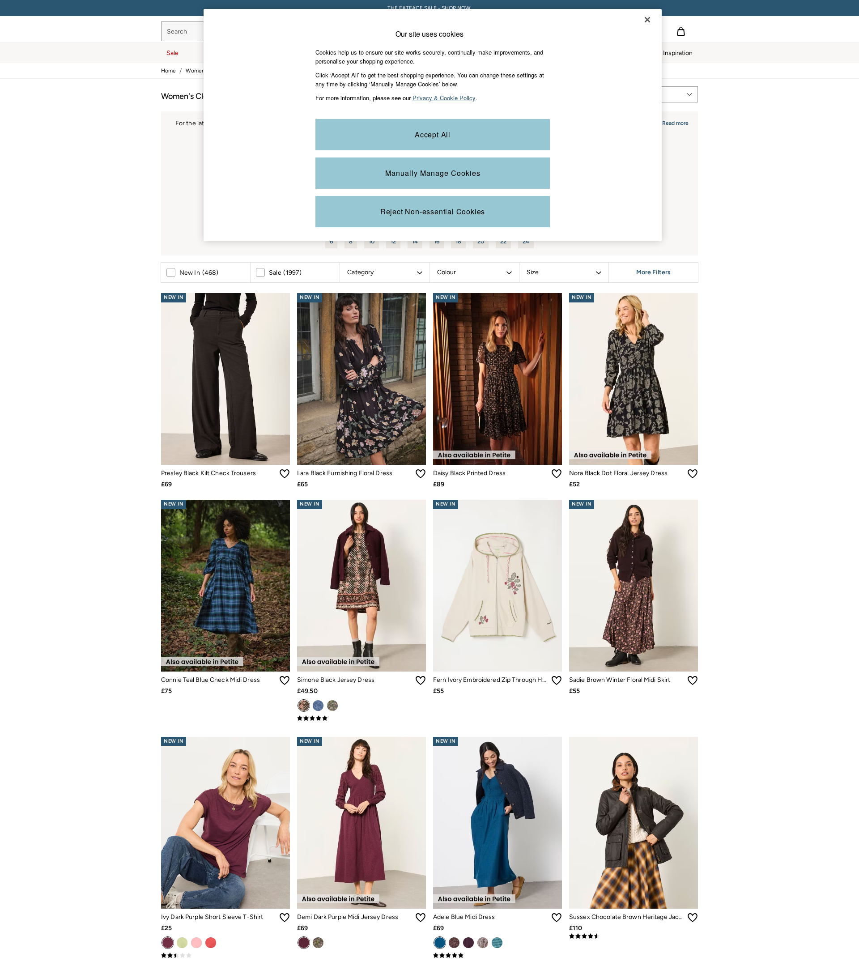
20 (480, 241)
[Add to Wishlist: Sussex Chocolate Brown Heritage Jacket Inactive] (692, 917)
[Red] (210, 942)
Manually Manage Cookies (433, 173)
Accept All (433, 134)
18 (458, 241)
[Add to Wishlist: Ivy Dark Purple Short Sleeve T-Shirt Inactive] (284, 917)
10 (371, 241)
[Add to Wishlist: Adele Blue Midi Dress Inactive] (556, 917)
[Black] (304, 705)
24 (526, 241)
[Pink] (196, 942)
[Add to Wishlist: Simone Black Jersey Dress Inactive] (420, 680)
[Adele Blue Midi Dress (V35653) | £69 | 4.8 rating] (497, 955)
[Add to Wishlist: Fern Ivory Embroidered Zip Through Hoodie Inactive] (556, 680)
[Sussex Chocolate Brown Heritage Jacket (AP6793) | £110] (633, 823)
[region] (433, 125)
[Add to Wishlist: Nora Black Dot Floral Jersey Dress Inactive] (692, 473)
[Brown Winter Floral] (454, 942)
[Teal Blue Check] (497, 942)
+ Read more (673, 122)
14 (415, 241)
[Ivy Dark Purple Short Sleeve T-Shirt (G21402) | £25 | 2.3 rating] (225, 955)
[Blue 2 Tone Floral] (318, 705)
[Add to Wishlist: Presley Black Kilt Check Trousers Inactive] (284, 473)
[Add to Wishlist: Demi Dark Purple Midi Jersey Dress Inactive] (420, 917)
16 (436, 241)
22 (503, 241)
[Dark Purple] (168, 942)
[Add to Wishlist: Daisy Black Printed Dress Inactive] (556, 473)
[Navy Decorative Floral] (332, 705)
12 (393, 241)
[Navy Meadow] (482, 942)
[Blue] (440, 942)
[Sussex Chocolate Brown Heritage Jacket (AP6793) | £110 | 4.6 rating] (633, 936)
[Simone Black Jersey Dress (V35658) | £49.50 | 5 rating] (361, 718)
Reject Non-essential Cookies (432, 211)
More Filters (653, 272)
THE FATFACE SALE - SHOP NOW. (429, 8)
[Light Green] (182, 942)
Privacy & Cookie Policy (444, 98)
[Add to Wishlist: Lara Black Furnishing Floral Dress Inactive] (420, 473)
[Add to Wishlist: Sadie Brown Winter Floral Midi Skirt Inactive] (692, 680)
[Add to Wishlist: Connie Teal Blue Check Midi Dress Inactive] (284, 680)
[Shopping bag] (681, 31)
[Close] (647, 20)
